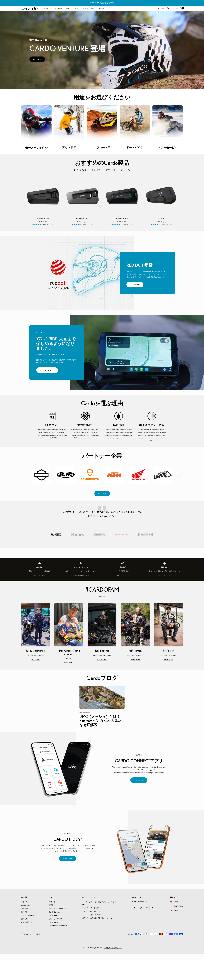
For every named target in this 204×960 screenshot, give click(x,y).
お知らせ (24, 919)
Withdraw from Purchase (58, 926)
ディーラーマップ (55, 919)
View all (102, 596)
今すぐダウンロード (49, 371)
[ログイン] (177, 8)
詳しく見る (39, 60)
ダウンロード (140, 781)
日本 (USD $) (27, 934)
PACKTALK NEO (122, 219)
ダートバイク (126, 170)
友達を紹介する (26, 922)
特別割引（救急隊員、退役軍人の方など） (97, 918)
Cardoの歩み (25, 905)
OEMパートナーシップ (90, 908)
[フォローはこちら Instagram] (141, 908)
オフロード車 (58, 8)
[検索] (173, 8)
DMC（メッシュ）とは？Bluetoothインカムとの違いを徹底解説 (100, 720)
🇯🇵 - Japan (174, 910)
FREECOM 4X (161, 219)
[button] (37, 224)
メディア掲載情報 (27, 915)
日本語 (37, 934)
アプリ (76, 8)
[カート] (182, 8)
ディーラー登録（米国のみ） (92, 915)
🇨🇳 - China (174, 902)
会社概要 (101, 8)
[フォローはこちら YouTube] (146, 908)
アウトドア (69, 8)
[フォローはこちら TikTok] (152, 908)
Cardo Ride (53, 915)
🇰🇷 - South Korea (176, 906)
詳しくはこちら (39, 576)
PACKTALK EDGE (82, 219)
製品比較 (52, 905)
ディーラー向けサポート (91, 911)
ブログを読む (136, 285)
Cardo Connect (54, 912)
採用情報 (24, 912)
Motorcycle (84, 712)
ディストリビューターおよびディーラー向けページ (99, 903)
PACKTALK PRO (43, 219)
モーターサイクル (47, 8)
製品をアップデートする (58, 909)
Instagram (40, 660)
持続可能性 (25, 909)
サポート (93, 8)
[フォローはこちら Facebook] (135, 908)
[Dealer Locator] (168, 8)
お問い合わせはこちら (81, 576)
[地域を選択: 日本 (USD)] (158, 8)
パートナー (85, 8)
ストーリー (25, 902)
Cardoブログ (53, 922)
